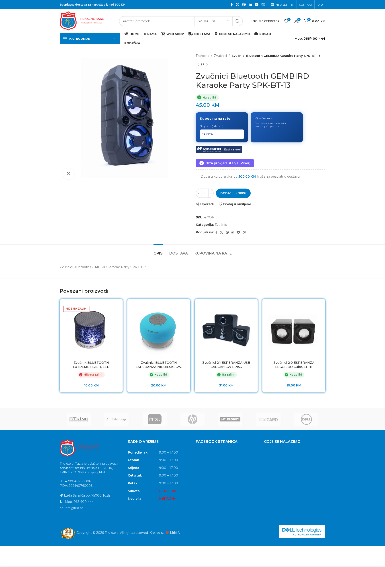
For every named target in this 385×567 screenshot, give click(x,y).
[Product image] (159, 330)
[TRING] (79, 419)
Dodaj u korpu (233, 193)
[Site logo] (87, 21)
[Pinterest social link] (244, 4)
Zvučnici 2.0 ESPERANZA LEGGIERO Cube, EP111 (293, 365)
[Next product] (207, 65)
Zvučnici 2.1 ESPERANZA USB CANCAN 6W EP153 (226, 365)
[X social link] (237, 4)
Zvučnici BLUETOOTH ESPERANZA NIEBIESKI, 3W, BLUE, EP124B (159, 367)
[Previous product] (198, 65)
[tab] (158, 251)
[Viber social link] (263, 4)
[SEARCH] (238, 21)
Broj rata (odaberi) (211, 126)
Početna (202, 56)
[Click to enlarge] (68, 173)
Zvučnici (220, 56)
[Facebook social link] (231, 4)
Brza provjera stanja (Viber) (225, 163)
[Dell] (306, 419)
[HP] (192, 419)
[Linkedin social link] (250, 4)
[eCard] (268, 419)
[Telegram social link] (256, 4)
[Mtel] (155, 419)
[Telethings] (116, 419)
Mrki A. (175, 533)
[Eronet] (230, 419)
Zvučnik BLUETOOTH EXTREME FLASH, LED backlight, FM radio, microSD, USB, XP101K (91, 369)
